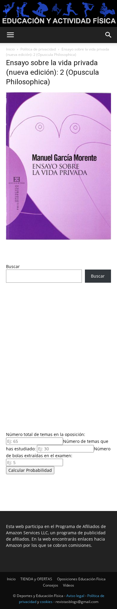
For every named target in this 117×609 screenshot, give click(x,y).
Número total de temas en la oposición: (45, 434)
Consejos (50, 585)
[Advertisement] (58, 355)
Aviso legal (75, 595)
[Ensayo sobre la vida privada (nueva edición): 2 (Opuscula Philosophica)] (58, 238)
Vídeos (68, 585)
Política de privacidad (38, 49)
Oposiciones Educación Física (81, 579)
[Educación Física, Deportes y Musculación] (58, 13)
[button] (10, 35)
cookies (46, 601)
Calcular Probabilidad (30, 470)
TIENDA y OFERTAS (36, 579)
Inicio (10, 49)
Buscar (13, 266)
